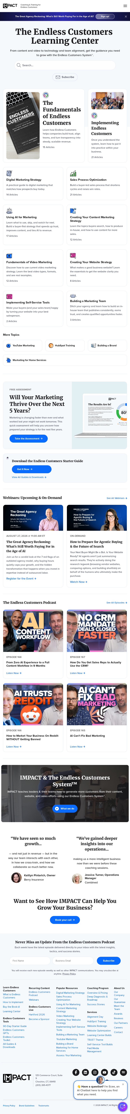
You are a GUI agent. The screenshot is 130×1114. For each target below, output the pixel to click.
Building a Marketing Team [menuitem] (70, 1034)
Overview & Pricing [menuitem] (97, 992)
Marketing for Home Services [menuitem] (67, 1049)
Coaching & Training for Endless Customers (31, 6)
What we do (67, 808)
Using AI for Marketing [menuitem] (68, 1004)
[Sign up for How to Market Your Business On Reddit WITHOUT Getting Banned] (33, 704)
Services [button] (92, 1012)
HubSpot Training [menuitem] (96, 1021)
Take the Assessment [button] (27, 438)
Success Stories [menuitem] (96, 1004)
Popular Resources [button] (67, 988)
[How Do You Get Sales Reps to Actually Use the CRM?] (97, 664)
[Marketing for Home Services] (65, 360)
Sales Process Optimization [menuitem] (64, 998)
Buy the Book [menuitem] (10, 1006)
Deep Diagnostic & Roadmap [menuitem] (97, 998)
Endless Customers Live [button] (40, 1008)
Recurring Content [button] (39, 988)
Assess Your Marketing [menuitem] (68, 1055)
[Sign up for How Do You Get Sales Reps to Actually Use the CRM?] (97, 631)
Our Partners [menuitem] (121, 1023)
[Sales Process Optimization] (97, 183)
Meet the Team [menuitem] (119, 1007)
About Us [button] (119, 988)
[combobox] (65, 65)
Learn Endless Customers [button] (11, 989)
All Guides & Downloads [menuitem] (9, 1045)
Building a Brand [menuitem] (64, 1043)
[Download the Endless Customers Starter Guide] (7, 468)
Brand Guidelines (26, 1106)
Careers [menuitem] (118, 1027)
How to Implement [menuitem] (13, 1002)
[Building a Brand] (107, 345)
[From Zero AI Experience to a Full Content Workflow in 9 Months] (33, 664)
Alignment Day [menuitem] (95, 1016)
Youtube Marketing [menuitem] (66, 1039)
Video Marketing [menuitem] (65, 1016)
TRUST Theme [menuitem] (95, 1039)
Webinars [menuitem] (34, 999)
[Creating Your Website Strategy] (97, 267)
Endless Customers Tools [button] (14, 1020)
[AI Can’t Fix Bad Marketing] (97, 736)
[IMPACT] (10, 6)
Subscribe (68, 77)
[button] (100, 1089)
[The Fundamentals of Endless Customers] (43, 126)
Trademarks (43, 1106)
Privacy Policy (69, 974)
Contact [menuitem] (118, 1032)
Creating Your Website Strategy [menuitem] (68, 1021)
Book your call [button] (63, 920)
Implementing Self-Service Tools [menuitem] (70, 1028)
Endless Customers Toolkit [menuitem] (13, 1038)
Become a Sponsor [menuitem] (39, 1019)
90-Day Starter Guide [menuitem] (15, 1026)
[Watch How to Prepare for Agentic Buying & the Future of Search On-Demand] (97, 518)
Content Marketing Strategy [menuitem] (66, 1010)
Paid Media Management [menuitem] (94, 1050)
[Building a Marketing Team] (97, 309)
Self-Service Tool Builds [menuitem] (100, 1044)
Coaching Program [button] (98, 988)
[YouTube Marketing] (22, 345)
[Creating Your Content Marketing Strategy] (97, 225)
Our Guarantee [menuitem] (119, 1000)
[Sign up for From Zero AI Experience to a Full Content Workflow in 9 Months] (33, 631)
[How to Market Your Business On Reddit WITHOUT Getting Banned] (33, 737)
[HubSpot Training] (64, 345)
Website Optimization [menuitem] (99, 1030)
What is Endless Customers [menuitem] (11, 996)
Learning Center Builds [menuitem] (99, 1035)
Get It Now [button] (23, 469)
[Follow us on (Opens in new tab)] (77, 1072)
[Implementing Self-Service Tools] (33, 309)
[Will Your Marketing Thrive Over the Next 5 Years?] (37, 404)
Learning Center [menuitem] (11, 1011)
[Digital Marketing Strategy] (33, 183)
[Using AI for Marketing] (33, 225)
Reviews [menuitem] (118, 1018)
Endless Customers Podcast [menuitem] (39, 993)
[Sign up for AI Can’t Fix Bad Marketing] (97, 704)
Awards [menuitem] (118, 1013)
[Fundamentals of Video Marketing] (33, 267)
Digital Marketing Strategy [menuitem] (70, 992)
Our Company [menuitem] (119, 993)
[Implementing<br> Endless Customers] (107, 126)
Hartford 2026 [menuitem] (37, 1014)
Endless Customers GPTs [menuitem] (13, 1031)
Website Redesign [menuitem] (97, 1026)
